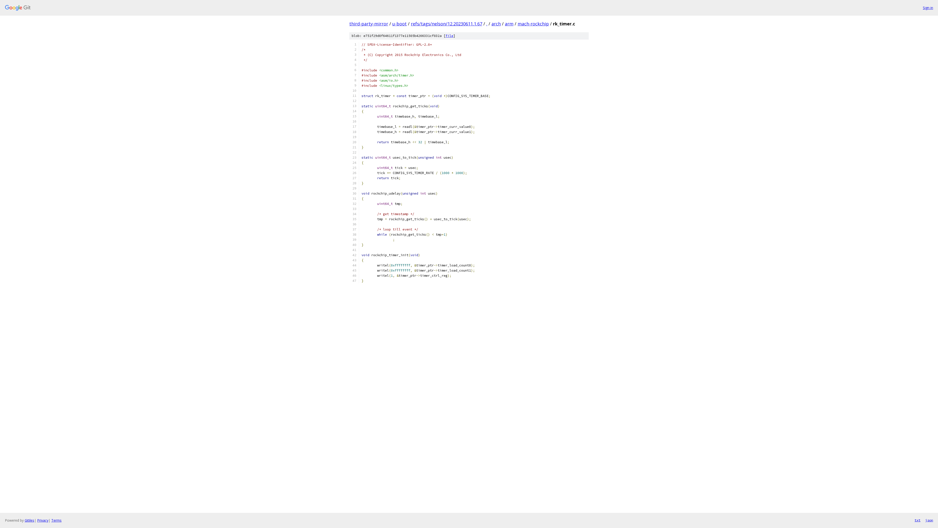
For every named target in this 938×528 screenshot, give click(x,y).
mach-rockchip (533, 24)
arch (496, 24)
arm (509, 24)
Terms (56, 520)
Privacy (42, 520)
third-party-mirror (368, 24)
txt (917, 520)
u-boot (399, 24)
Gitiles (29, 520)
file (449, 36)
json (929, 520)
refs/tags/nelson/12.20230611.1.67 (446, 24)
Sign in (928, 7)
